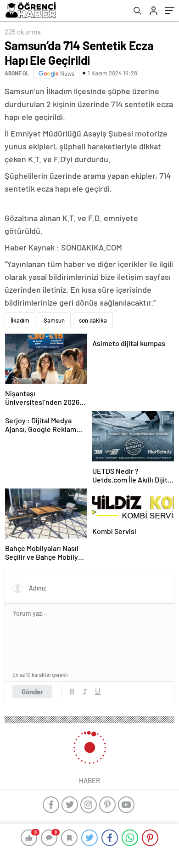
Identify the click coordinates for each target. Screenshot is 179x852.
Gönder (32, 691)
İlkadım (20, 320)
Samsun (54, 320)
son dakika (93, 320)
